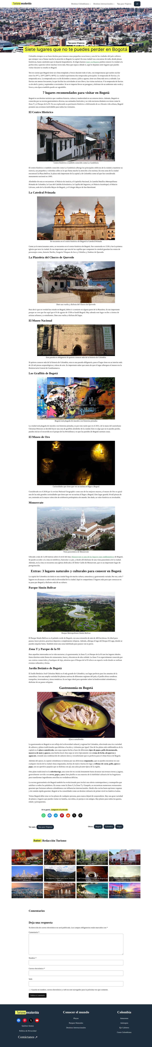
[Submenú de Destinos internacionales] (113, 3)
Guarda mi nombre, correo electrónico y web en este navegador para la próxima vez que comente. (69, 990)
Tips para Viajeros (76, 43)
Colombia (109, 826)
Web (30, 979)
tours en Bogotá (92, 62)
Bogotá (98, 826)
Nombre (32, 958)
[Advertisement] (76, 24)
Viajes (119, 826)
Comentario (34, 932)
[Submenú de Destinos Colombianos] (90, 3)
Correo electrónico (37, 969)
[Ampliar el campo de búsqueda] (137, 3)
